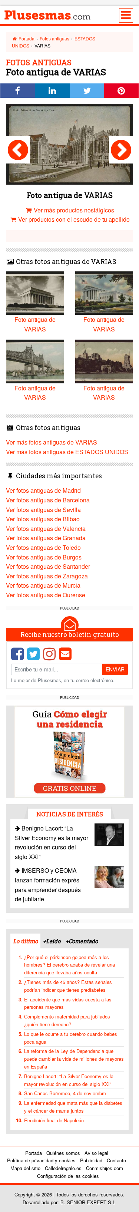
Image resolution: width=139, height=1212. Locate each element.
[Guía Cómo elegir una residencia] (69, 751)
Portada (25, 38)
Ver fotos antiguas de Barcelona (48, 500)
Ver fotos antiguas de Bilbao (43, 519)
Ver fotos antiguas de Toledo (43, 547)
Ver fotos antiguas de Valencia (46, 528)
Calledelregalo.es (63, 1168)
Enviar (115, 669)
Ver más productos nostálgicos (73, 210)
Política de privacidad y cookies (41, 1160)
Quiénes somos (63, 1152)
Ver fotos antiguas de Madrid (43, 490)
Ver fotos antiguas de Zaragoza (47, 576)
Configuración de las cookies (68, 1175)
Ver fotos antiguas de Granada (46, 538)
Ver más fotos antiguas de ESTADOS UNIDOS (67, 452)
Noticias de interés (69, 814)
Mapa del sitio (25, 1168)
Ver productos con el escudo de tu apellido (73, 219)
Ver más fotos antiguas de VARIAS (51, 442)
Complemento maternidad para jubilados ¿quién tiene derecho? (67, 1020)
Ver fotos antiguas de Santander (48, 566)
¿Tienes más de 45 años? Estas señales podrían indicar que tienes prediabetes (68, 985)
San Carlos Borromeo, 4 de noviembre (65, 1093)
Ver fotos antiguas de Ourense (45, 595)
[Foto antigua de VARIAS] (18, 150)
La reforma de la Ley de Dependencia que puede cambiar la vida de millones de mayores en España (74, 1058)
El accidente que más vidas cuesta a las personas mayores (68, 1003)
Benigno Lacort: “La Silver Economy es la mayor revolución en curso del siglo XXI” (68, 1080)
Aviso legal (96, 1152)
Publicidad (91, 1160)
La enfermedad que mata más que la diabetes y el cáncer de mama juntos (73, 1106)
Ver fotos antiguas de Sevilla (43, 509)
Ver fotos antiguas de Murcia (43, 585)
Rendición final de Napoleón (54, 1120)
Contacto (116, 1160)
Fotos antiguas (54, 38)
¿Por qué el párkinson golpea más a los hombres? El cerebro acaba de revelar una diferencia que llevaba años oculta (69, 965)
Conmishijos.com (104, 1168)
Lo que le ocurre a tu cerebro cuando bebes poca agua (70, 1037)
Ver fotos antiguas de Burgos (44, 557)
